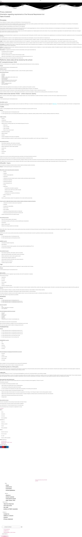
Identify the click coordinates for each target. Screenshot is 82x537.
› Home (7, 485)
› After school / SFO (10, 500)
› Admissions (8, 486)
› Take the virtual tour (4, 431)
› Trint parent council (10, 498)
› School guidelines (4, 417)
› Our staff (2, 435)
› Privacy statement (4, 427)
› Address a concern (4, 423)
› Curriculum (3, 415)
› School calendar (9, 497)
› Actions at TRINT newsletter (5, 437)
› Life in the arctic (4, 433)
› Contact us (3, 421)
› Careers (2, 425)
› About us (7, 495)
